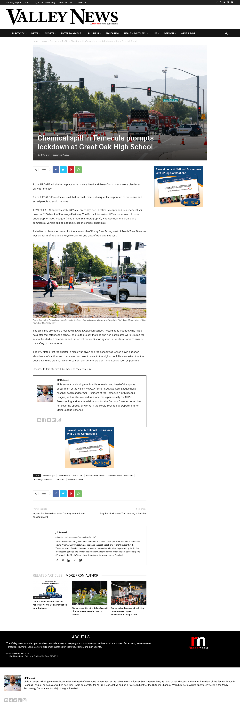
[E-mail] (39, 420)
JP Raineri (45, 155)
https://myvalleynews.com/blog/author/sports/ (76, 537)
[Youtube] (232, 2)
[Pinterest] (71, 169)
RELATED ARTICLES (47, 575)
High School (78, 604)
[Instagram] (221, 2)
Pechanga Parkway (43, 479)
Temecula (59, 479)
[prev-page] (35, 621)
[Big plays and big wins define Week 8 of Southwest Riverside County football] (89, 593)
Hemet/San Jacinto (41, 597)
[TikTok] (76, 561)
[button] (226, 33)
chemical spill (49, 475)
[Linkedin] (70, 561)
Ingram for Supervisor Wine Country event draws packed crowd (59, 515)
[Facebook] (217, 2)
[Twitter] (224, 2)
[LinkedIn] (54, 420)
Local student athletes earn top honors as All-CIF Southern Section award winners (50, 604)
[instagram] (59, 420)
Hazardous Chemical (95, 475)
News (44, 41)
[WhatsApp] (78, 169)
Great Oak (77, 475)
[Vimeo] (228, 2)
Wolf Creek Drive (75, 479)
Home (36, 41)
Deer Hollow (64, 475)
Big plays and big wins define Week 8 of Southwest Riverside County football (89, 611)
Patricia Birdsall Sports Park (120, 475)
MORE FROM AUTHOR (82, 575)
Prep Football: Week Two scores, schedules (123, 513)
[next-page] (40, 621)
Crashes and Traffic (59, 41)
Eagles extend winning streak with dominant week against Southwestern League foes (127, 611)
